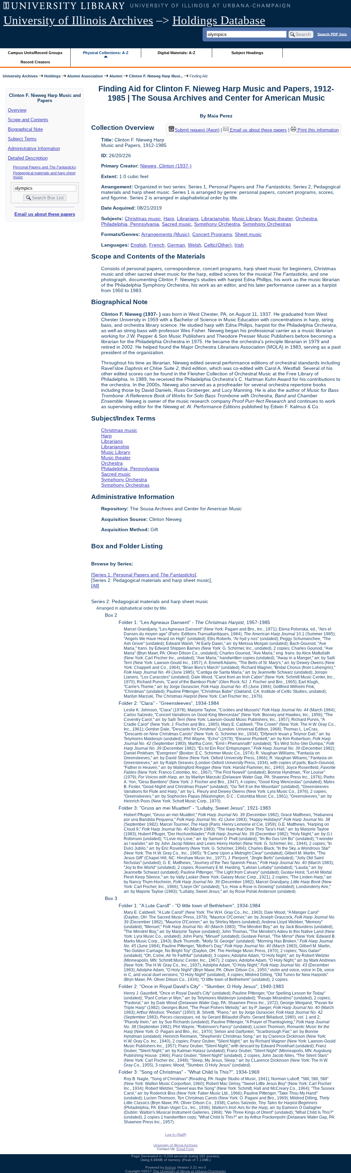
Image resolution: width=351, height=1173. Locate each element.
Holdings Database (218, 20)
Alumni (115, 76)
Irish (239, 245)
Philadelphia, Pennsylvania (130, 224)
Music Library (246, 218)
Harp (169, 218)
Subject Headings (247, 53)
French (157, 245)
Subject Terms (22, 138)
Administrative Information (34, 148)
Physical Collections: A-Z (106, 53)
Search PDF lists (332, 34)
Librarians (187, 218)
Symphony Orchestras (267, 224)
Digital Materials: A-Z (176, 53)
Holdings (52, 76)
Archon (170, 1167)
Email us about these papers (44, 214)
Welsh (194, 245)
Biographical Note (25, 129)
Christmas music (143, 218)
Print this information (317, 130)
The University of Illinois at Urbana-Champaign (189, 1171)
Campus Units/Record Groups (35, 53)
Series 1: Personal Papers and (144, 574)
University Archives (20, 76)
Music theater (278, 218)
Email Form (185, 1149)
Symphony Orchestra (217, 224)
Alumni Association (85, 76)
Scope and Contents (28, 119)
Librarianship (215, 218)
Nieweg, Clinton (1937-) (166, 166)
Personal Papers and (44, 167)
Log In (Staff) (175, 1134)
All (95, 585)
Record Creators (35, 62)
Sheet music (248, 234)
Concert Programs (212, 234)
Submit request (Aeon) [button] (197, 130)
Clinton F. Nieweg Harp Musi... (156, 76)
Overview (17, 110)
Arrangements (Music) (165, 234)
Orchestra (306, 218)
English (138, 245)
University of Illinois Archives (78, 20)
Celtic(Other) (218, 245)
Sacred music (176, 224)
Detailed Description (28, 158)
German (176, 245)
